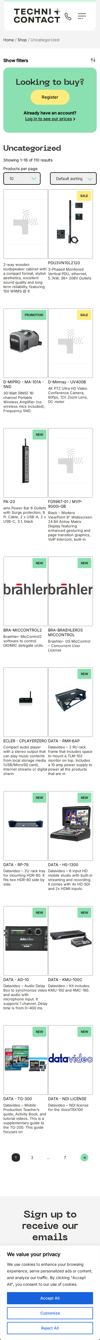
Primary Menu (82, 16)
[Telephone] (69, 17)
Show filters (15, 60)
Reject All (50, 1328)
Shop (22, 39)
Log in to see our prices (48, 118)
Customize (50, 1313)
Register (50, 97)
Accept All (50, 1298)
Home (8, 39)
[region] (50, 1292)
